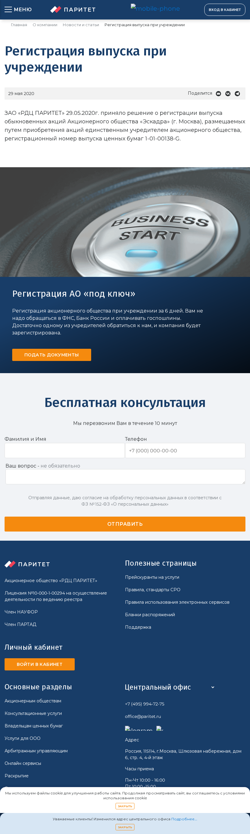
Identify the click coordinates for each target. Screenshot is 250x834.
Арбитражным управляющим (36, 751)
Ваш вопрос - (42, 466)
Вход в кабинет (225, 10)
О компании (45, 25)
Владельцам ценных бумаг (34, 726)
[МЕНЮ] (8, 10)
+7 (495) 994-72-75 (144, 704)
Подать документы (51, 355)
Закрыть (125, 806)
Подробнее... (184, 819)
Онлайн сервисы (23, 763)
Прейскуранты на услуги (152, 577)
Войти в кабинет (39, 664)
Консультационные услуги (33, 713)
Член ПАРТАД (20, 624)
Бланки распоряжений (150, 614)
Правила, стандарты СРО (152, 589)
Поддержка (138, 627)
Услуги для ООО (23, 738)
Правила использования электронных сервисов (177, 602)
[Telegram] (239, 93)
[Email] (220, 93)
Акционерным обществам (33, 701)
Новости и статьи (81, 25)
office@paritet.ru (143, 716)
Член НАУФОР (21, 612)
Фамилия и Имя (25, 439)
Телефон (136, 439)
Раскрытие (17, 776)
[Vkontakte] (229, 93)
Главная (19, 25)
